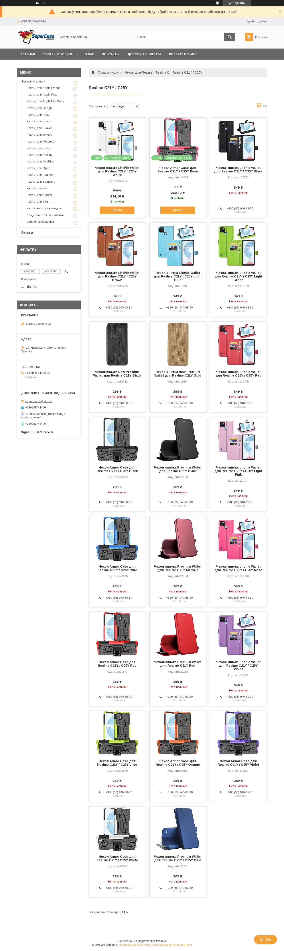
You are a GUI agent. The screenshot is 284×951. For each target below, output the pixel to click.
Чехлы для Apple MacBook (45, 101)
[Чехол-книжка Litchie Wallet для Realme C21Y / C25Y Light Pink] (238, 439)
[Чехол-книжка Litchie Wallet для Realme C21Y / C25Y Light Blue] (178, 245)
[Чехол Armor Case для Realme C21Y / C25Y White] (117, 828)
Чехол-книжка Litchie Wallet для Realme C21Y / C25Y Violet (238, 665)
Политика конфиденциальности (172, 945)
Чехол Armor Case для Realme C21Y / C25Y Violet (238, 762)
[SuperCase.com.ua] (36, 43)
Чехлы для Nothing (40, 154)
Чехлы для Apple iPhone (43, 88)
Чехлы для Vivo (38, 188)
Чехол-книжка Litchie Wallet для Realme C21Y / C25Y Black (238, 169)
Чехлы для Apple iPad (42, 94)
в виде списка (265, 106)
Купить (117, 210)
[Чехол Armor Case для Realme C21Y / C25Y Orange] (178, 733)
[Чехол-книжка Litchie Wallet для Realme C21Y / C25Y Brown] (117, 245)
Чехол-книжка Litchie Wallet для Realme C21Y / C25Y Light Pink (238, 471)
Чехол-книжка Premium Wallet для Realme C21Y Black (177, 469)
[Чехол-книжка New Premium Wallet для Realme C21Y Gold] (178, 344)
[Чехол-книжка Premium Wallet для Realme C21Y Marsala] (178, 538)
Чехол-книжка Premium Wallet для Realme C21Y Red (177, 663)
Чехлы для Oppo (38, 168)
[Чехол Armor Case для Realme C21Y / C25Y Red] (117, 634)
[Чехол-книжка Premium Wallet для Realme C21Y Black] (178, 439)
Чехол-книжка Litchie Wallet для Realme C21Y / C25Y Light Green (238, 276)
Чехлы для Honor (39, 121)
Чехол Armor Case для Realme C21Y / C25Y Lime (117, 762)
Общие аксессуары (40, 221)
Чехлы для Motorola (40, 141)
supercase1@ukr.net (38, 401)
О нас (89, 54)
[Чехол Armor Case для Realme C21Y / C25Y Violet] (238, 733)
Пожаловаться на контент (133, 945)
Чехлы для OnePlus (40, 161)
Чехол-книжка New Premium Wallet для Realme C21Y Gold (177, 373)
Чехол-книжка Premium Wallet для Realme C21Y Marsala (177, 568)
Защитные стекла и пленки (45, 215)
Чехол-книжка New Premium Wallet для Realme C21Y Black (117, 373)
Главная (28, 54)
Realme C (162, 72)
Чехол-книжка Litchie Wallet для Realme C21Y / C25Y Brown (117, 276)
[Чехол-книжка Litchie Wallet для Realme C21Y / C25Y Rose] (238, 538)
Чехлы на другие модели (44, 208)
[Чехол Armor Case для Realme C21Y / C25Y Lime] (117, 733)
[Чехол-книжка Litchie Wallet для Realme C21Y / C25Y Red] (238, 344)
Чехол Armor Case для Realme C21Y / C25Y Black (117, 469)
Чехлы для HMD (38, 114)
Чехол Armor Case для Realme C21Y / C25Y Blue (117, 568)
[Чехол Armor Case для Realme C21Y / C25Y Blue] (117, 538)
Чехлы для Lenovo (39, 134)
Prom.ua (161, 941)
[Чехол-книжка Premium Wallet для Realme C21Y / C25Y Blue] (178, 828)
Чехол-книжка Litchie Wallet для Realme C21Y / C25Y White (117, 171)
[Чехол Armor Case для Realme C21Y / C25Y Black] (117, 439)
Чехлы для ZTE (37, 201)
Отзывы (27, 232)
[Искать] (229, 37)
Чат (269, 939)
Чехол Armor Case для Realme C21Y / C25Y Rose (178, 169)
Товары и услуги (57, 54)
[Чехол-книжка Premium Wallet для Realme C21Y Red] (178, 634)
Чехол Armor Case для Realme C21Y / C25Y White (117, 858)
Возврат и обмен (184, 54)
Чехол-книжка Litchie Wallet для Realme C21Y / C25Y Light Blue (178, 276)
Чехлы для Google (39, 108)
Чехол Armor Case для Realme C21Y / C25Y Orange (178, 762)
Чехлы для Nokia (38, 148)
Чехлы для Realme (138, 72)
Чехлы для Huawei (39, 128)
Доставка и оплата (144, 54)
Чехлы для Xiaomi (39, 195)
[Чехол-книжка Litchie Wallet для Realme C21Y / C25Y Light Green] (238, 245)
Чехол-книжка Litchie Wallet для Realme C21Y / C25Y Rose (238, 568)
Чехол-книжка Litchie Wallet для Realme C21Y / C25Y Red (238, 373)
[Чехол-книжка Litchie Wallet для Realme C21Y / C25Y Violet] (238, 634)
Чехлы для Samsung (41, 181)
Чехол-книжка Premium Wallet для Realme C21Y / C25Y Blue (177, 858)
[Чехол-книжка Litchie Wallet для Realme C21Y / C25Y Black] (238, 140)
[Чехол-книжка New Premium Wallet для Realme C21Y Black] (117, 344)
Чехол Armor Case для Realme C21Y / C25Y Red (117, 663)
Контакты (111, 54)
